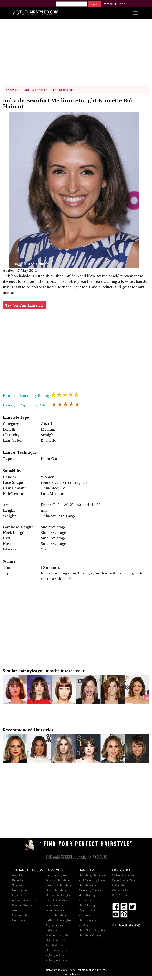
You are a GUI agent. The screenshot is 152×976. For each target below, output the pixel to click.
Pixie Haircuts (54, 910)
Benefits (17, 880)
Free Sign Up (110, 3)
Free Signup (120, 895)
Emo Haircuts (54, 945)
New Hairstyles (55, 875)
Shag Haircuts (55, 940)
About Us (18, 875)
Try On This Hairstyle (24, 305)
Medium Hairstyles (58, 895)
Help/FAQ (18, 920)
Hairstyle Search (56, 955)
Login (122, 3)
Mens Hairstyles (56, 950)
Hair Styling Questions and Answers (88, 910)
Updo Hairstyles (56, 915)
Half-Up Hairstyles (58, 920)
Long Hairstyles (56, 900)
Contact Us (19, 915)
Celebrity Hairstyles (59, 885)
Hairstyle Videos (90, 935)
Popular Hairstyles (58, 880)
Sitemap (18, 885)
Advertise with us (24, 900)
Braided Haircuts (57, 935)
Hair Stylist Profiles (92, 930)
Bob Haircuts (54, 905)
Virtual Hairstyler (124, 875)
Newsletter (19, 890)
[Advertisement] (76, 54)
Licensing (18, 895)
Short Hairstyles (56, 890)
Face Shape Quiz (123, 880)
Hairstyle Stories (56, 960)
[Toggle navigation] (135, 13)
